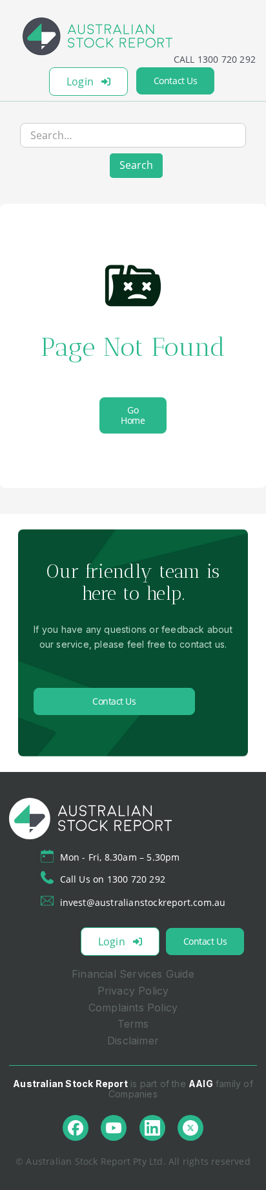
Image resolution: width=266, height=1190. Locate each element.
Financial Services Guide (133, 973)
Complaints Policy (133, 1007)
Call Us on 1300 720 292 (113, 879)
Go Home (133, 415)
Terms (133, 1023)
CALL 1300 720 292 (215, 59)
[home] (133, 36)
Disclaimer (133, 1040)
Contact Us (175, 80)
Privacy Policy (133, 990)
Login (80, 81)
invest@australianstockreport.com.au (143, 902)
